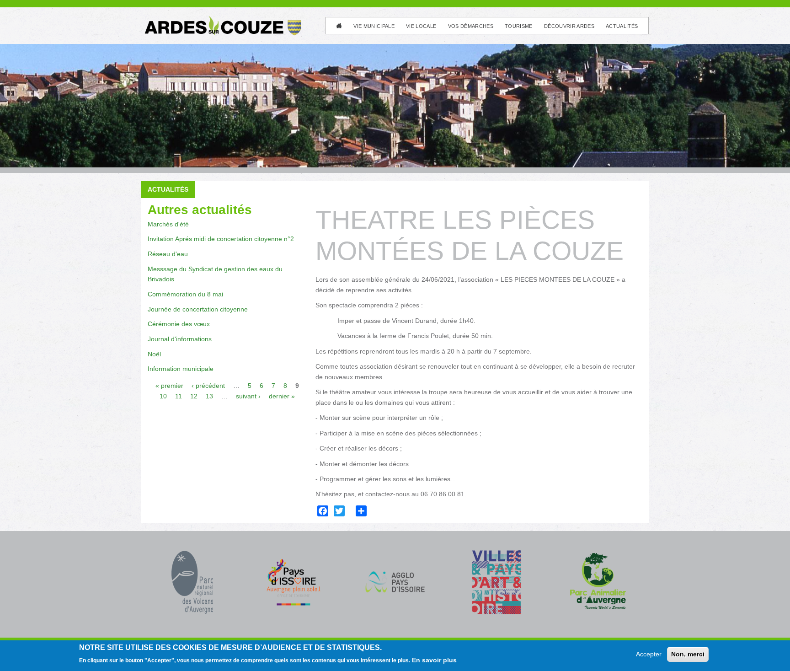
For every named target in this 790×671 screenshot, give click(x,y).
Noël (154, 354)
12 (194, 396)
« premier (169, 385)
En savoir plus (434, 660)
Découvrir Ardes (569, 26)
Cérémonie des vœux (179, 323)
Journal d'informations (180, 339)
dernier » (282, 396)
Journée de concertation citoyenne (198, 309)
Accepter (649, 654)
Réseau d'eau (168, 254)
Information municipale (181, 368)
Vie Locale (421, 26)
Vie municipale (374, 26)
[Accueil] (222, 19)
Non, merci (688, 654)
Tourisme (519, 26)
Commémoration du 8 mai (185, 294)
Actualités (622, 26)
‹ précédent (208, 385)
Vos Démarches (470, 26)
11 (178, 396)
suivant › (248, 396)
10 (163, 396)
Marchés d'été (168, 224)
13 (209, 396)
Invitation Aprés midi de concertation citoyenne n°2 (221, 238)
